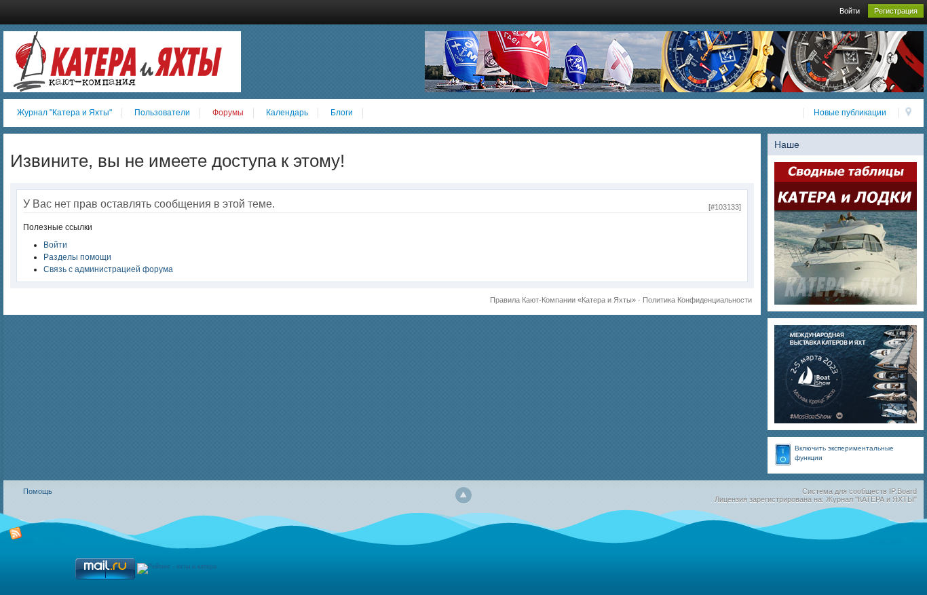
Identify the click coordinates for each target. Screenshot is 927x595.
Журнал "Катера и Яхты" (64, 112)
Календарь (287, 112)
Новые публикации (850, 112)
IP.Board (903, 491)
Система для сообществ (844, 491)
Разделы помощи (77, 257)
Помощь (37, 491)
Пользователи (162, 112)
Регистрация (895, 11)
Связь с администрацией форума (108, 269)
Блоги (341, 112)
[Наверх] (463, 495)
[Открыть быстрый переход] (908, 113)
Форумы (228, 112)
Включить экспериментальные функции (844, 452)
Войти (849, 11)
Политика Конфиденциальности (697, 300)
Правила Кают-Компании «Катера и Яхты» (563, 300)
